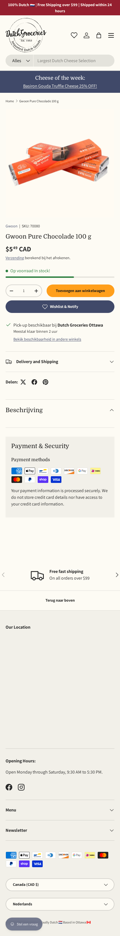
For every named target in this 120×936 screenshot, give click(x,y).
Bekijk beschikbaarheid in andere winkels (47, 339)
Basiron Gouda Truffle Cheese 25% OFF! (60, 86)
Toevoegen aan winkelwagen (80, 290)
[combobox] (60, 61)
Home (10, 101)
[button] (99, 35)
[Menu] (111, 35)
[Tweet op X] (23, 382)
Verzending (15, 257)
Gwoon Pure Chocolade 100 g (39, 101)
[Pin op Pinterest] (45, 382)
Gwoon (12, 225)
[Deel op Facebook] (34, 382)
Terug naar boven (60, 600)
